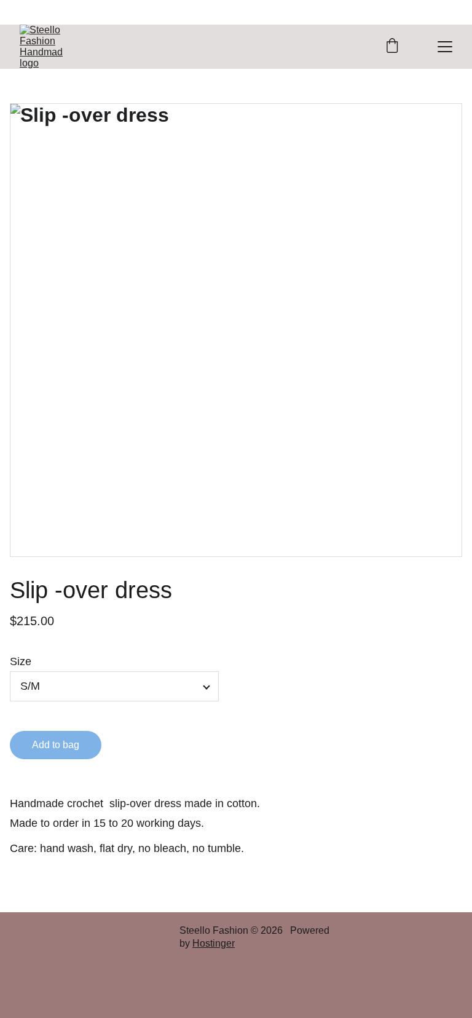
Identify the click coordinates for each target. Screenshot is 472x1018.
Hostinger (213, 943)
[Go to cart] (392, 46)
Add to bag (55, 745)
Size (20, 661)
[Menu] (445, 46)
